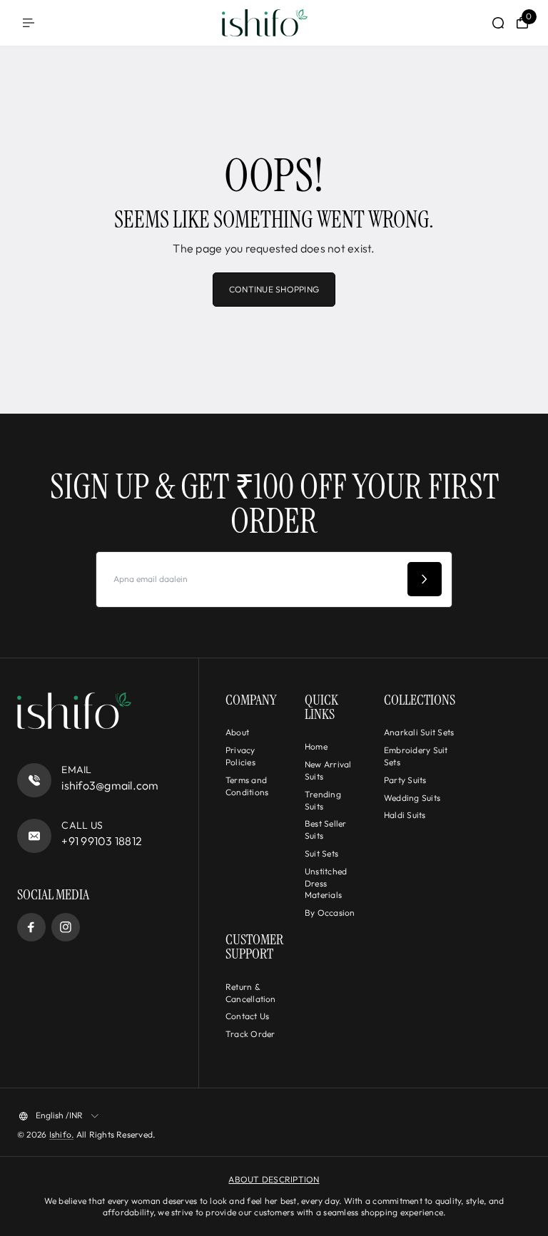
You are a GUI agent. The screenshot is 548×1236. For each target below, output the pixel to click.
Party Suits (405, 780)
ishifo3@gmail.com (109, 785)
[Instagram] (65, 927)
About (237, 732)
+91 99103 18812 (101, 841)
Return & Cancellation (250, 992)
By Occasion (330, 912)
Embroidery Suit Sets (416, 756)
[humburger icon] (28, 22)
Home (316, 746)
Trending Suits (323, 800)
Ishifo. (61, 1134)
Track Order (250, 1033)
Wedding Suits (412, 797)
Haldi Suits (405, 814)
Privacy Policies (240, 756)
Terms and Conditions (246, 786)
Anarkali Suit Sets (419, 732)
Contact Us (247, 1016)
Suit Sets (321, 853)
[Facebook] (31, 927)
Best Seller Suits (326, 829)
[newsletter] (424, 579)
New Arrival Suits (328, 770)
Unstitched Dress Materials (326, 883)
